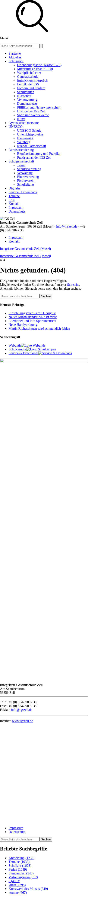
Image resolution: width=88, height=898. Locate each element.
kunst (17, 885)
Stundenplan (21, 873)
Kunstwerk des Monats (28, 889)
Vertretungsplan (23, 877)
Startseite (73, 284)
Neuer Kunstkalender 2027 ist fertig (33, 317)
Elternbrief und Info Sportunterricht (32, 321)
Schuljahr (20, 865)
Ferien (18, 869)
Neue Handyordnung (23, 324)
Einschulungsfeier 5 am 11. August (32, 313)
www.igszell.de (22, 721)
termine (18, 892)
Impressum (16, 237)
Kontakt (14, 241)
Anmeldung (21, 858)
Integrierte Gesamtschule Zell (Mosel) (25, 248)
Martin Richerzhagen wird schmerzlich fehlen (39, 328)
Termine (19, 862)
